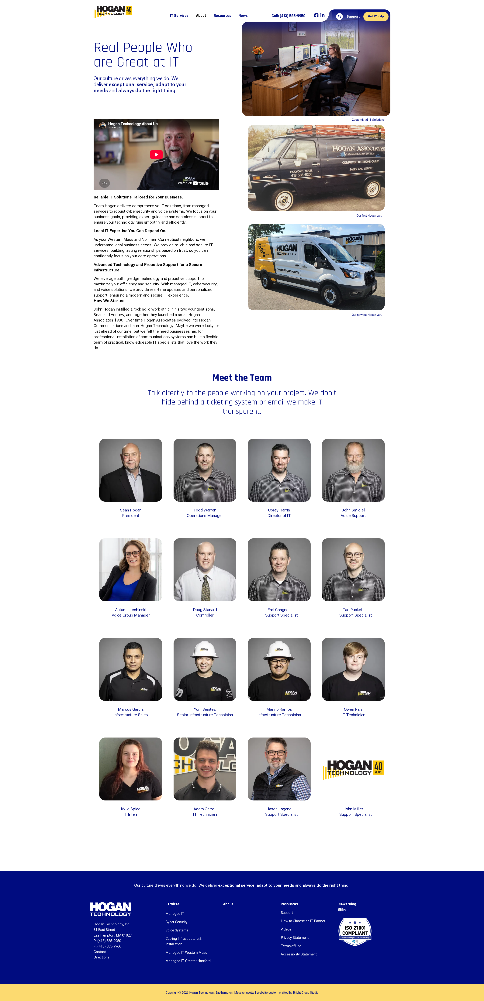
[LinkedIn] (322, 15)
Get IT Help (376, 16)
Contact (100, 952)
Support (353, 16)
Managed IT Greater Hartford (188, 961)
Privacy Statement (295, 937)
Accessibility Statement (299, 954)
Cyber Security (176, 922)
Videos (286, 929)
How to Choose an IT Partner (303, 921)
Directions (101, 957)
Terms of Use (291, 946)
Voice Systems (176, 930)
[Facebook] (316, 15)
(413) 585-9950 (288, 16)
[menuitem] (179, 15)
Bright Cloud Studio (306, 992)
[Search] (339, 16)
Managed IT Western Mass (186, 952)
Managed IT (174, 913)
